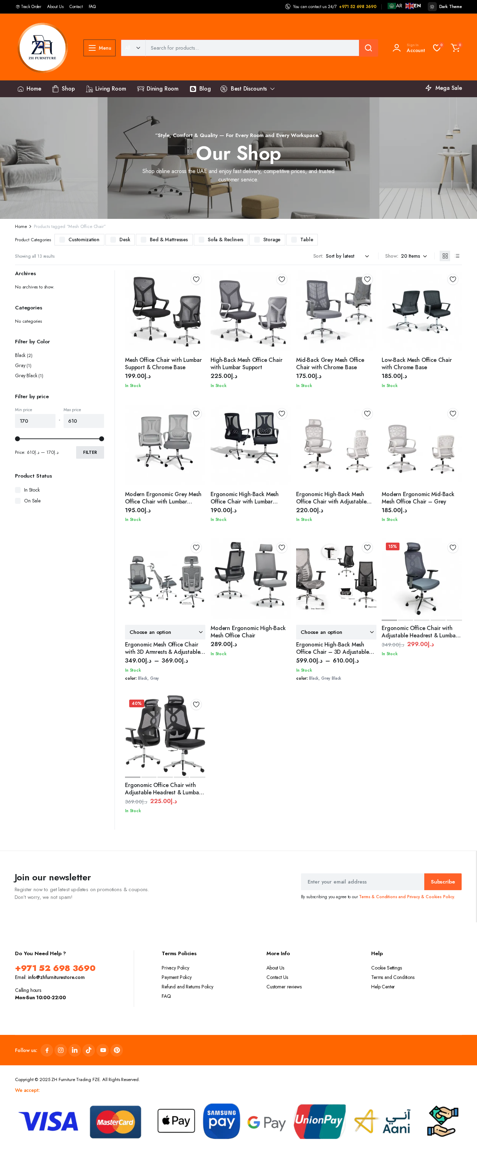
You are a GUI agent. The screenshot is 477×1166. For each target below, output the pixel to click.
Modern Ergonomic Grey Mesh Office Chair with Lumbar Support (163, 501)
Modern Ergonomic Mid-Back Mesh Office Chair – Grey (418, 498)
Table (306, 239)
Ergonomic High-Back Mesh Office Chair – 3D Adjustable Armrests (332, 652)
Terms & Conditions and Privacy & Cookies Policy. (407, 897)
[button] (455, 48)
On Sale (32, 500)
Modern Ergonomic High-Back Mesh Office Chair (248, 631)
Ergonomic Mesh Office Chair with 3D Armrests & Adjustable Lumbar (162, 652)
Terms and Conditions (392, 977)
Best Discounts (249, 89)
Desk (124, 239)
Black (20, 355)
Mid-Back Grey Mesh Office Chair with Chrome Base (330, 363)
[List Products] (457, 256)
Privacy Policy (175, 967)
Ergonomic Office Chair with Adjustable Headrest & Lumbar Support (420, 635)
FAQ (92, 6)
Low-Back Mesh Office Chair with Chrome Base (417, 363)
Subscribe (443, 882)
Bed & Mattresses (169, 239)
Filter (90, 452)
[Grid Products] (445, 256)
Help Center (383, 986)
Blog (205, 89)
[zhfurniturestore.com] (42, 48)
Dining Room (162, 89)
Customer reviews (283, 986)
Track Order (31, 6)
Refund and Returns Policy (187, 986)
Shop (68, 89)
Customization (84, 239)
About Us (55, 6)
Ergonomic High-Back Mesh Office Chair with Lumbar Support (245, 501)
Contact (76, 6)
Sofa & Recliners (225, 239)
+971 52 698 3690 (357, 6)
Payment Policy (177, 977)
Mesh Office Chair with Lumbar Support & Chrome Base (163, 363)
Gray (20, 365)
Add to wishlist (196, 279)
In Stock (32, 489)
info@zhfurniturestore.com (56, 977)
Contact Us (277, 977)
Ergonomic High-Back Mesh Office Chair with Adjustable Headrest (331, 501)
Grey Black (26, 375)
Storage (271, 239)
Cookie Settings (386, 967)
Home (34, 89)
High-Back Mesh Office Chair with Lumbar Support (246, 363)
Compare (198, 304)
